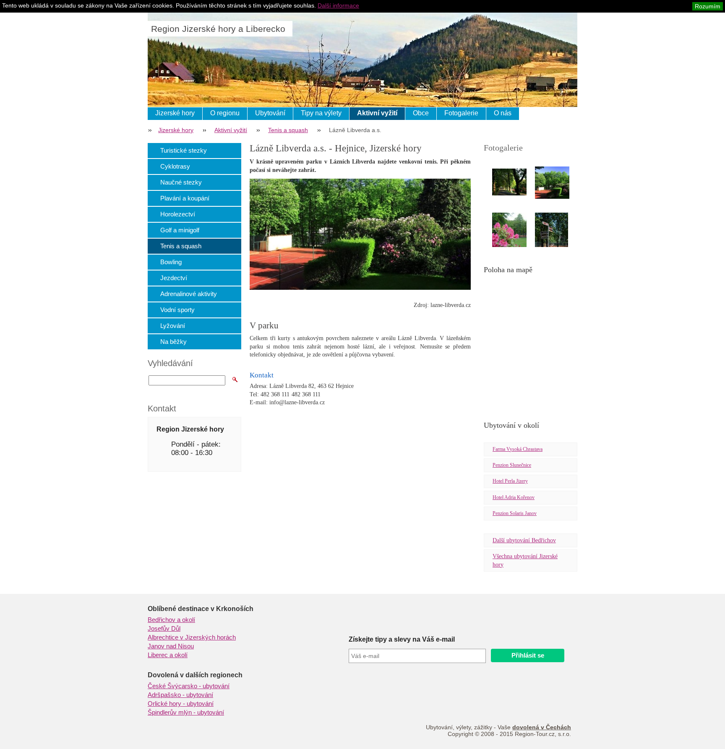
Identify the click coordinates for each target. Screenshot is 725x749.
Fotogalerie (461, 113)
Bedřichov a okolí (171, 619)
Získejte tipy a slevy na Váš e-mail (402, 639)
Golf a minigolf (179, 230)
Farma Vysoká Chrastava (517, 449)
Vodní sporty (177, 309)
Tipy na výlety (321, 113)
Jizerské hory (175, 113)
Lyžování (172, 325)
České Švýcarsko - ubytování (188, 686)
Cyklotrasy (175, 166)
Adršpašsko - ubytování (180, 695)
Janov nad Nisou (171, 646)
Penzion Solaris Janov (515, 513)
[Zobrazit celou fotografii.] (517, 182)
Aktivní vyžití (377, 113)
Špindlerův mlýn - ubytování (186, 712)
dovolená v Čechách (541, 727)
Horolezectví (177, 214)
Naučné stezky (181, 182)
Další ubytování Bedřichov (524, 540)
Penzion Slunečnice (512, 465)
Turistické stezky (183, 150)
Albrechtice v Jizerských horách (192, 637)
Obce (421, 113)
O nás (502, 113)
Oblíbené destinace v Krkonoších (200, 608)
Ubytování (270, 113)
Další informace (338, 5)
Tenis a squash (288, 130)
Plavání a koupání (184, 198)
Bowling (171, 261)
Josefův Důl (164, 628)
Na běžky (173, 341)
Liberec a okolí (168, 655)
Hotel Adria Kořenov (514, 497)
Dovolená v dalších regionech (195, 675)
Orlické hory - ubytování (181, 703)
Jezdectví (173, 277)
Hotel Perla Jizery (510, 481)
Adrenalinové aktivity (188, 293)
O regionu (225, 113)
